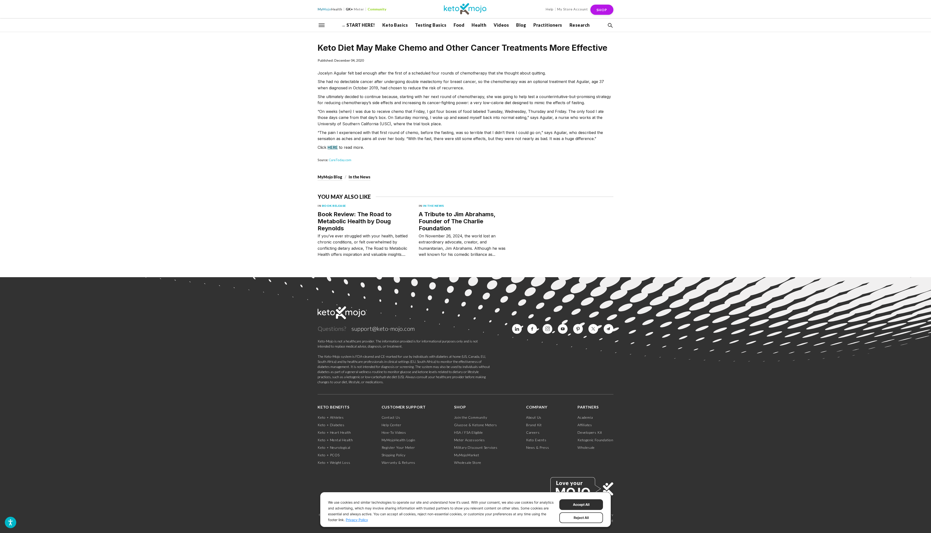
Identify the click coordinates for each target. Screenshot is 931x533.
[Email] (608, 329)
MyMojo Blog (330, 177)
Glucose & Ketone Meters (475, 425)
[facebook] (532, 329)
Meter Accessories (469, 440)
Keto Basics (395, 25)
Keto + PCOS (329, 455)
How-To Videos (394, 432)
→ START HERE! (358, 25)
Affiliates (585, 425)
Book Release (334, 206)
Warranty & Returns (398, 462)
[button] (609, 25)
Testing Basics (430, 25)
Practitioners (547, 25)
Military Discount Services (476, 447)
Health (330, 9)
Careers (533, 432)
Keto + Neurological (334, 447)
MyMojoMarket (466, 455)
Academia (585, 417)
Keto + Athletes (331, 417)
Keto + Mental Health (335, 440)
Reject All (581, 518)
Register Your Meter (398, 447)
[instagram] (547, 329)
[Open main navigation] (322, 25)
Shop (601, 10)
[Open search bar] (609, 25)
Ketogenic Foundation (595, 440)
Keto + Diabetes (331, 425)
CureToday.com (340, 160)
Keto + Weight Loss (334, 462)
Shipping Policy (394, 455)
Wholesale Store (467, 462)
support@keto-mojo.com (383, 328)
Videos (501, 25)
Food (459, 25)
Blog (521, 25)
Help (550, 9)
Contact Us (391, 417)
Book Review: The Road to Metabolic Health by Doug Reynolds (355, 221)
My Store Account (572, 9)
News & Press (537, 447)
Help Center (391, 425)
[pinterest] (578, 329)
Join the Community (470, 417)
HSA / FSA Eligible (468, 432)
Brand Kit (534, 425)
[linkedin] (517, 329)
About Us (533, 417)
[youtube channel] (563, 329)
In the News (359, 177)
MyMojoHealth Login (398, 440)
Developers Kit (590, 432)
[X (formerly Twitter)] (593, 329)
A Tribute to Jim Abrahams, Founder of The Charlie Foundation (457, 221)
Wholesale (586, 447)
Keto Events (536, 440)
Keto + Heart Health (334, 432)
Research (580, 25)
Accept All (581, 504)
